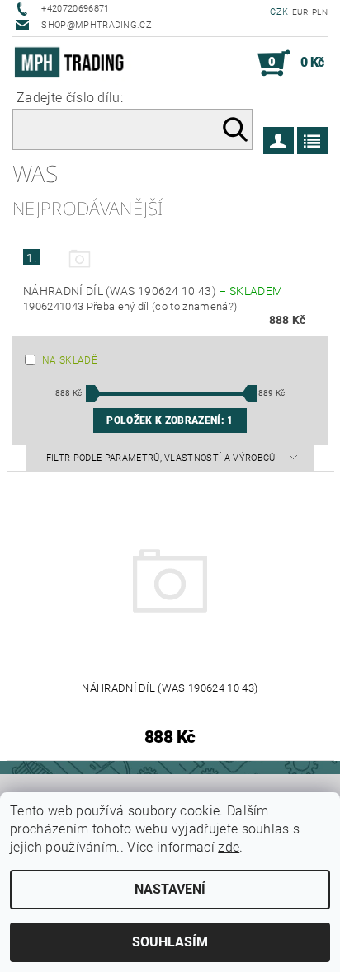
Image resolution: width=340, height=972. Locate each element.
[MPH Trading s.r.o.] (72, 63)
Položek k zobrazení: (169, 420)
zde (228, 847)
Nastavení (170, 889)
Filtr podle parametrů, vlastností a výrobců (162, 458)
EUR (300, 11)
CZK (279, 12)
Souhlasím (170, 942)
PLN (320, 11)
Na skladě (69, 360)
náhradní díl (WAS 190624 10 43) (152, 291)
